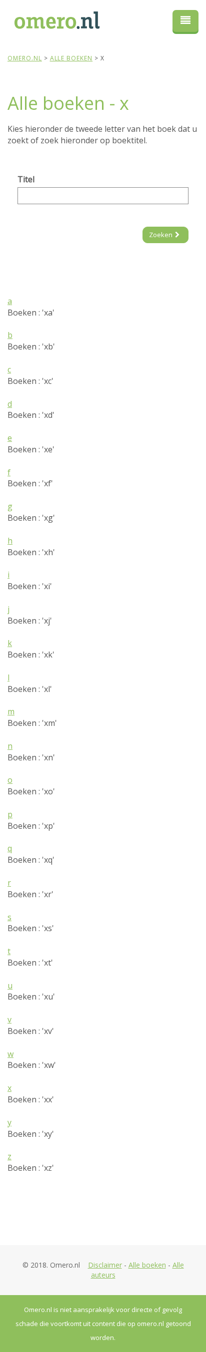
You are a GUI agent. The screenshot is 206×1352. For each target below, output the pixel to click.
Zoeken (160, 234)
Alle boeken (147, 1265)
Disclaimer (105, 1265)
